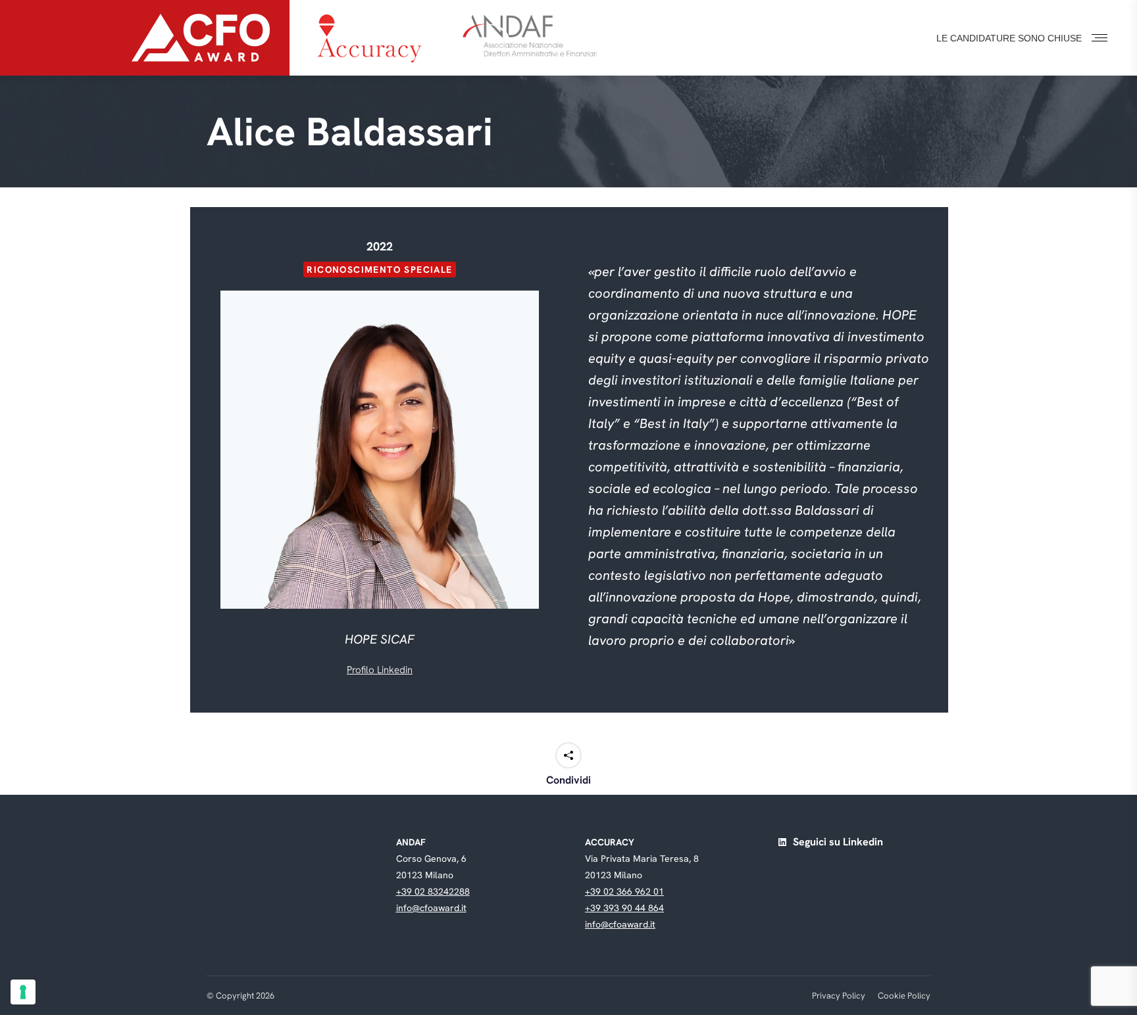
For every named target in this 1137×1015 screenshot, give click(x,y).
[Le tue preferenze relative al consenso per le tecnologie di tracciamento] (23, 992)
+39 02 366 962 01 (624, 891)
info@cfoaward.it (431, 908)
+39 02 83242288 (433, 891)
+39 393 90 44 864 (624, 908)
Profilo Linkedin (380, 669)
